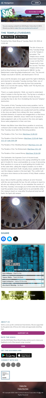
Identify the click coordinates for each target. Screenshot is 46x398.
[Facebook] (3, 365)
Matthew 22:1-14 (35, 145)
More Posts (22, 37)
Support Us (23, 333)
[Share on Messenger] (9, 238)
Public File (23, 386)
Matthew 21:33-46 (31, 138)
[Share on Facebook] (3, 238)
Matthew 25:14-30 (33, 153)
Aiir (40, 393)
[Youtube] (13, 365)
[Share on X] (15, 238)
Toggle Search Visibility (42, 3)
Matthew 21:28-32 (30, 134)
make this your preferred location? (26, 28)
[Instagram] (18, 365)
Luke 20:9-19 (12, 141)
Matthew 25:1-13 (34, 149)
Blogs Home (9, 37)
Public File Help (23, 389)
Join (23, 346)
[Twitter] (8, 365)
